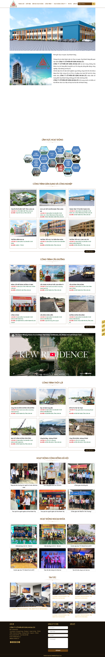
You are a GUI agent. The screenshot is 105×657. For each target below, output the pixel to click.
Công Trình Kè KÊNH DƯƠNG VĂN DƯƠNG (22, 408)
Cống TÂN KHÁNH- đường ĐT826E (78, 438)
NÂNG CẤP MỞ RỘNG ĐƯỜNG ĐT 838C (22, 284)
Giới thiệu (28, 3)
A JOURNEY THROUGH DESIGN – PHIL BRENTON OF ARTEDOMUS (28, 609)
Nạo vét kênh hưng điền (46, 408)
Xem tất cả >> (90, 251)
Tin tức (70, 3)
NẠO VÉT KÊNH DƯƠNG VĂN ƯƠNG (21, 438)
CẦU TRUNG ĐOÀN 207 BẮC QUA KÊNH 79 (52, 284)
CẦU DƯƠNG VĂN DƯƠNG (76, 284)
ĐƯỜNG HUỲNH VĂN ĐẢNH (77, 315)
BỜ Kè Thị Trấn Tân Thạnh (76, 408)
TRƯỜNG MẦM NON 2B (17, 239)
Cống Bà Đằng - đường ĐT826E (48, 438)
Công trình (48, 3)
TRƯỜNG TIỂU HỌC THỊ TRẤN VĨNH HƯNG (51, 239)
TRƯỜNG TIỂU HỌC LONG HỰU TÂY (79, 239)
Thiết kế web (47, 655)
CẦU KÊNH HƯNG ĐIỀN (46, 315)
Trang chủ (21, 3)
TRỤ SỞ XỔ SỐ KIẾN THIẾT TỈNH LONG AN (22, 209)
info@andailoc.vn (17, 636)
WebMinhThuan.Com (57, 655)
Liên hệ (75, 3)
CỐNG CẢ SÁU (15, 315)
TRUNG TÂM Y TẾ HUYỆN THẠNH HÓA (79, 209)
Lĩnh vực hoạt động (38, 3)
